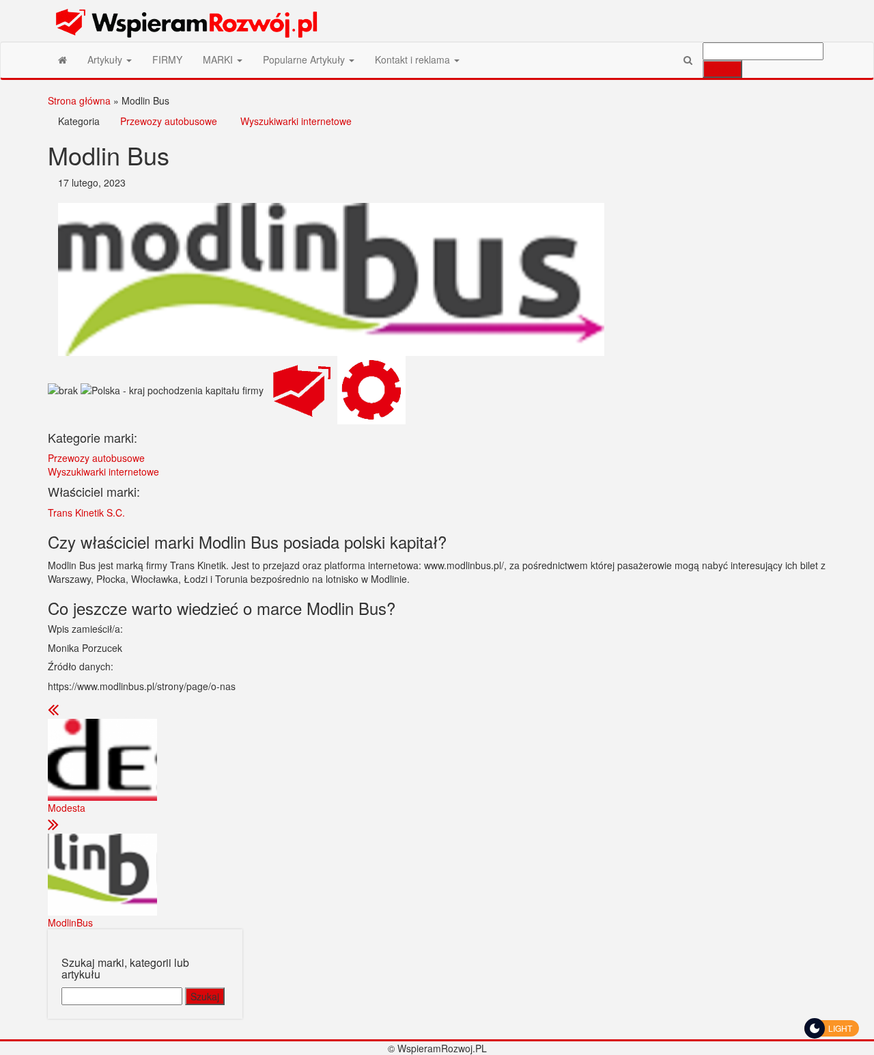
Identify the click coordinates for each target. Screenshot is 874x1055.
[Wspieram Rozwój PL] (62, 59)
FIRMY (167, 59)
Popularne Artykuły (305, 59)
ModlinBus (70, 922)
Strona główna (79, 100)
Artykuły (106, 59)
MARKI (219, 59)
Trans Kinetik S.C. (86, 512)
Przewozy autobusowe (168, 121)
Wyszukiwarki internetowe (296, 121)
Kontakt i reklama (414, 59)
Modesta (66, 807)
